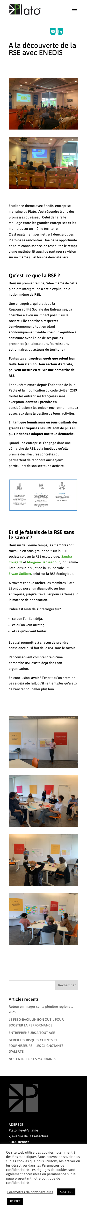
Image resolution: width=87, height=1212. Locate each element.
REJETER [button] (15, 1201)
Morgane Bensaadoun (43, 562)
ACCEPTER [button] (66, 1191)
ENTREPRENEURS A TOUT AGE (32, 1033)
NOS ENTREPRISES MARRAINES (32, 1059)
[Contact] (53, 34)
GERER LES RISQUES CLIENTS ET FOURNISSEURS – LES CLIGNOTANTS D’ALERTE (36, 1046)
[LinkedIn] (60, 34)
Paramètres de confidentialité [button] (30, 1192)
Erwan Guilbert (20, 574)
